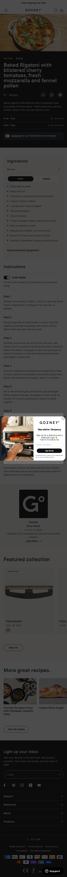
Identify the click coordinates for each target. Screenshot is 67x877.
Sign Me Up (49, 451)
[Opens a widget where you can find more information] (52, 871)
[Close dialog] (63, 418)
